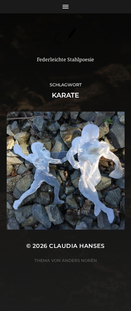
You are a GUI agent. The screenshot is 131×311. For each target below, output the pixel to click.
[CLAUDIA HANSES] (65, 37)
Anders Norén (79, 260)
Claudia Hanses (77, 245)
